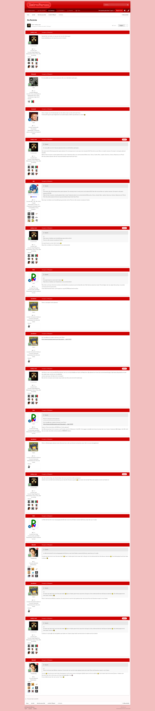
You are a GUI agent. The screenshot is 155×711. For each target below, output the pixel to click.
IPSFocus (32, 707)
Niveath (33, 74)
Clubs (78, 10)
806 (34, 286)
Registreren (119, 10)
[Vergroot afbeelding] (84, 114)
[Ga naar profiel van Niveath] (33, 81)
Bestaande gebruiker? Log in (106, 10)
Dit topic (122, 4)
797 (34, 125)
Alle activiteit (42, 10)
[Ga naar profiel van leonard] (33, 116)
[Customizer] (125, 10)
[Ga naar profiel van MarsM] (33, 552)
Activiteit (61, 10)
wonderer (33, 298)
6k (34, 561)
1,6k (34, 90)
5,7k (34, 200)
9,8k (34, 315)
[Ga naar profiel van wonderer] (33, 306)
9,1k (34, 49)
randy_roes (38, 24)
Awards (71, 10)
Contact (30, 708)
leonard (33, 109)
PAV (33, 270)
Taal (25, 708)
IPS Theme (27, 707)
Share (114, 25)
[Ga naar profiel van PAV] (33, 277)
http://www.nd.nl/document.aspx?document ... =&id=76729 (56, 339)
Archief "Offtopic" (46, 26)
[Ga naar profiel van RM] (33, 188)
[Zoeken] (127, 4)
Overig (52, 10)
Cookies (35, 708)
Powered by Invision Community (123, 708)
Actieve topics (31, 10)
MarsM (34, 545)
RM (33, 181)
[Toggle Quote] (44, 144)
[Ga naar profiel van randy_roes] (29, 25)
